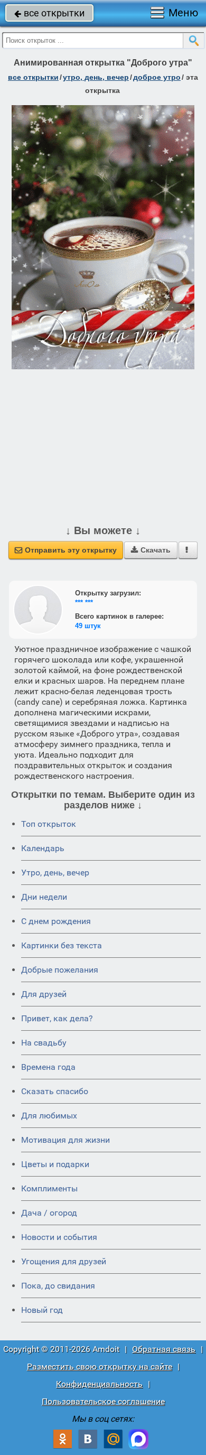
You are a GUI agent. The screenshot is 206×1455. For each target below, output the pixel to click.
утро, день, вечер (96, 77)
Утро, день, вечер (55, 873)
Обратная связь (163, 1349)
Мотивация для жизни (65, 1140)
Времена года (48, 1067)
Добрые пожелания (59, 970)
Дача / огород (49, 1213)
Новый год (42, 1310)
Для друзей (44, 994)
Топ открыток (48, 824)
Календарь (42, 848)
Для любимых (49, 1116)
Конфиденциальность (99, 1384)
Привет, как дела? (57, 1018)
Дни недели (44, 897)
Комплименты (49, 1188)
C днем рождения (56, 921)
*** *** (84, 603)
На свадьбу (44, 1043)
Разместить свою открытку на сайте (99, 1366)
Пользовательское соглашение (103, 1401)
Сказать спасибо (54, 1091)
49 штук (88, 626)
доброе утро (157, 77)
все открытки (49, 12)
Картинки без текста (61, 945)
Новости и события (59, 1237)
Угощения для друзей (63, 1261)
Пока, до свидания (58, 1286)
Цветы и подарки (55, 1164)
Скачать (151, 550)
